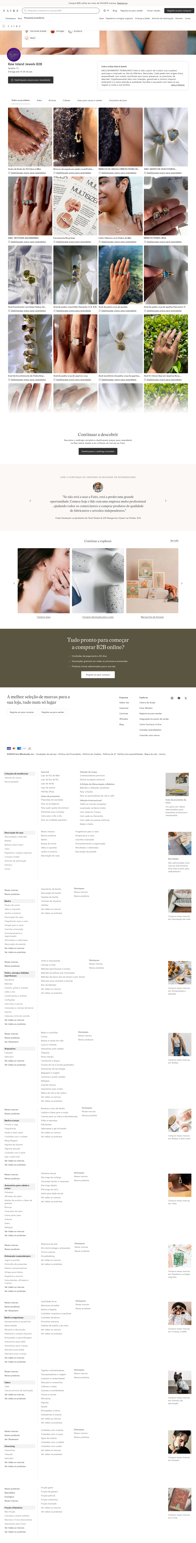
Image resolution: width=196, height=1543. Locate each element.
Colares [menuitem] (8, 1219)
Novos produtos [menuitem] (48, 835)
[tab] (20, 100)
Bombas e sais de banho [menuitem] (53, 1108)
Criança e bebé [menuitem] (12, 857)
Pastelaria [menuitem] (9, 979)
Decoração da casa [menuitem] (50, 855)
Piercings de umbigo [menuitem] (51, 1177)
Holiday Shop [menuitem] (47, 791)
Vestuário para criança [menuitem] (15, 1353)
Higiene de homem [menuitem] (14, 1144)
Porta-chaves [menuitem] (47, 1056)
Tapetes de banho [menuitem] (49, 897)
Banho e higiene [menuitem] (49, 1309)
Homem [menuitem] (8, 865)
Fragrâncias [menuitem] (10, 1128)
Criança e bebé (142, 18)
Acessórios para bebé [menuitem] (15, 1341)
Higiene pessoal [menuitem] (12, 1148)
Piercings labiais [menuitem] (49, 1185)
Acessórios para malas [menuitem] (52, 1089)
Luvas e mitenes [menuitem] (49, 1044)
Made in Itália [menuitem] (86, 824)
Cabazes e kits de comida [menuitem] (17, 1016)
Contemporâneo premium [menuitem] (92, 775)
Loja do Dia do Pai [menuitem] (50, 779)
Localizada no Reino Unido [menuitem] (93, 808)
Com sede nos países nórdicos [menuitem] (94, 820)
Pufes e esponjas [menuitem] (49, 1120)
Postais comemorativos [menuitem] (16, 1268)
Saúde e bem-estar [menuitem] (14, 1132)
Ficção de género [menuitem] (49, 1491)
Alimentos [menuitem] (46, 1398)
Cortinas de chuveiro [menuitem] (51, 901)
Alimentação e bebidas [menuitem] (16, 836)
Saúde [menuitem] (44, 1406)
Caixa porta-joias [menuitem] (13, 1215)
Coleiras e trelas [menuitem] (49, 1386)
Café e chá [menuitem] (10, 992)
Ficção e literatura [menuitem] (13, 1507)
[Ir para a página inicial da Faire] (11, 11)
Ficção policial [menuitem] (48, 1495)
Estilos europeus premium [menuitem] (92, 779)
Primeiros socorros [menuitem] (50, 1321)
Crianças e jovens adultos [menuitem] (17, 1515)
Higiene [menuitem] (44, 1402)
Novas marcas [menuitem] (48, 831)
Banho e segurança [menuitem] (14, 1317)
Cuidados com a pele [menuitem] (15, 1152)
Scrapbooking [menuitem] (48, 1256)
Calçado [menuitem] (9, 1052)
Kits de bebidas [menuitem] (48, 985)
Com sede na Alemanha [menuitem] (91, 816)
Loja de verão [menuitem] (47, 783)
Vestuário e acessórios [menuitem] (52, 1382)
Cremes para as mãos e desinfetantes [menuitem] (59, 1116)
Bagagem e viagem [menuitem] (50, 1073)
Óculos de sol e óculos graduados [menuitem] (57, 1064)
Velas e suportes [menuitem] (49, 847)
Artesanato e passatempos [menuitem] (18, 1256)
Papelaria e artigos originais (119, 18)
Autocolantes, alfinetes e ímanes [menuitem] (17, 1281)
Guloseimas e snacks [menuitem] (51, 1414)
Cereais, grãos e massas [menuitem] (16, 987)
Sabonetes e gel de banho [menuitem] (53, 1128)
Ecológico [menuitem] (9, 1496)
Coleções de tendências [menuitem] (16, 773)
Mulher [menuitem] (8, 840)
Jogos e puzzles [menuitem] (12, 1260)
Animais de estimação (162, 18)
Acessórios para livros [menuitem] (15, 1523)
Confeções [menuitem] (10, 1000)
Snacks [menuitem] (8, 1012)
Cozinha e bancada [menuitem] (84, 839)
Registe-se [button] (122, 3)
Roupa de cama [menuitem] (48, 843)
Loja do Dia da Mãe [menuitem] (50, 775)
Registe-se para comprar (179, 10)
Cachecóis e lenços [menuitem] (50, 1060)
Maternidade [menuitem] (11, 1325)
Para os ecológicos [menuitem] (50, 804)
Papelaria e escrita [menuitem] (14, 1276)
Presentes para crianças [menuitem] (52, 812)
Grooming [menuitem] (10, 1446)
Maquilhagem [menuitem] (11, 1140)
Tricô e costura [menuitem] (48, 1252)
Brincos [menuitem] (8, 1207)
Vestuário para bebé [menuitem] (14, 1349)
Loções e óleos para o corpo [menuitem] (54, 1112)
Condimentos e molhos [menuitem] (16, 996)
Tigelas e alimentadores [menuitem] (52, 1370)
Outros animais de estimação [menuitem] (19, 1390)
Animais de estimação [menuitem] (15, 861)
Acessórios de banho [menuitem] (51, 889)
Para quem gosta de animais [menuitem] (55, 808)
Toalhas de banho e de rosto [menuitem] (54, 1325)
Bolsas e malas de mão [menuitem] (52, 1040)
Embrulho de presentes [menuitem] (16, 1264)
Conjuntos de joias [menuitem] (14, 1211)
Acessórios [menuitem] (10, 1048)
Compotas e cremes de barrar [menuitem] (19, 1008)
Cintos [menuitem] (44, 1036)
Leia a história (178, 85)
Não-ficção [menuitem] (10, 1511)
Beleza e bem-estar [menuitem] (14, 844)
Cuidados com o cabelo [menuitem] (16, 1136)
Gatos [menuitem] (7, 1382)
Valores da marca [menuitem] (13, 777)
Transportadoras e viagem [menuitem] (53, 1374)
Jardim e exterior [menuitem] (49, 851)
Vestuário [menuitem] (9, 1056)
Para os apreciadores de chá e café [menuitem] (97, 795)
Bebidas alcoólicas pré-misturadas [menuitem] (58, 973)
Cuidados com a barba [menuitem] (52, 1430)
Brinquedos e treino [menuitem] (50, 1410)
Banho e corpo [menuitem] (12, 1120)
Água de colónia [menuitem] (49, 1438)
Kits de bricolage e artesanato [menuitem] (55, 1248)
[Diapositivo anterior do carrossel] (30, 500)
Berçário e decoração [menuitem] (15, 1329)
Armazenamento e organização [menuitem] (90, 843)
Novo (20, 18)
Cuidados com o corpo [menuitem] (52, 1434)
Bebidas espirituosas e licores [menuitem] (55, 969)
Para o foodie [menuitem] (86, 791)
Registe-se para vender (132, 10)
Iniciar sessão (153, 10)
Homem (179, 18)
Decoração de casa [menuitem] (14, 832)
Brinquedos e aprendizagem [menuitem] (18, 1337)
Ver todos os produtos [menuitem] (15, 952)
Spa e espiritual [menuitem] (12, 1156)
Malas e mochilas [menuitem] (49, 1032)
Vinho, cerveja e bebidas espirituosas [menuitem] (17, 974)
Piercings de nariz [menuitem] (49, 1189)
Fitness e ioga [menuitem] (11, 1124)
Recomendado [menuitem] (12, 781)
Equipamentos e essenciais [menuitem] (18, 1321)
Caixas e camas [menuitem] (48, 1394)
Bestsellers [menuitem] (10, 1492)
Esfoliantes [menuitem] (46, 1124)
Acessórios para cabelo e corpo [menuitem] (17, 1186)
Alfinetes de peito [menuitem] (13, 1196)
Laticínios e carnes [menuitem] (14, 1004)
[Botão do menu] (3, 26)
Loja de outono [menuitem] (48, 787)
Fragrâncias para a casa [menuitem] (87, 831)
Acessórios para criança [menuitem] (16, 1345)
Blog (115, 10)
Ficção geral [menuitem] (47, 1487)
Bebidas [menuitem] (8, 983)
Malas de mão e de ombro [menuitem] (53, 1093)
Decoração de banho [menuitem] (51, 893)
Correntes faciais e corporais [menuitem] (55, 1181)
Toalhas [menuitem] (44, 905)
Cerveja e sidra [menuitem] (48, 965)
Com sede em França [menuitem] (90, 812)
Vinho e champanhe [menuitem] (50, 960)
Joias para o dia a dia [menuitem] (51, 816)
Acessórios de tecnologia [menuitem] (53, 1068)
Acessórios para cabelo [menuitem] (52, 1048)
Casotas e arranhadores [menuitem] (52, 1390)
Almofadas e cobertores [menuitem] (86, 847)
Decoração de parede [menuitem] (85, 851)
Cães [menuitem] (7, 1386)
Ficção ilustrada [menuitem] (49, 1503)
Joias (101, 18)
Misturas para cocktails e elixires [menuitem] (57, 981)
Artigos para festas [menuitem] (14, 1272)
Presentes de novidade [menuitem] (52, 799)
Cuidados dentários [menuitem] (50, 1317)
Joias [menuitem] (7, 848)
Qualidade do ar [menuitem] (49, 1301)
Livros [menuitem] (7, 869)
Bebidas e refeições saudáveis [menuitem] (94, 787)
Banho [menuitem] (44, 839)
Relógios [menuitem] (45, 1081)
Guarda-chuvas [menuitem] (48, 1085)
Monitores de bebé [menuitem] (50, 1305)
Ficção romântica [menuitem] (49, 1499)
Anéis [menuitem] (7, 1223)
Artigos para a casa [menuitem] (84, 835)
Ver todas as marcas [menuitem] (14, 948)
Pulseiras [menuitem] (9, 1192)
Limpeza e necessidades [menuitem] (53, 1378)
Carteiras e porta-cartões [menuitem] (53, 1077)
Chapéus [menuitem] (45, 1052)
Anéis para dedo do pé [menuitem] (52, 1193)
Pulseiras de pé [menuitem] (48, 1173)
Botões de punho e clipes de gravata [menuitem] (18, 1201)
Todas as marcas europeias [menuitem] (93, 804)
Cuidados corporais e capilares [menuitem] (56, 1313)
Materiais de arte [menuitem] (49, 1244)
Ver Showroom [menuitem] (12, 1041)
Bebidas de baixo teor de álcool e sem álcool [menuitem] (63, 977)
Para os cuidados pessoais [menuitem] (54, 820)
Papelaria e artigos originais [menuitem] (18, 852)
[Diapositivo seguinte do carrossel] (165, 500)
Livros (188, 18)
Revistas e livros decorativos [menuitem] (18, 1519)
